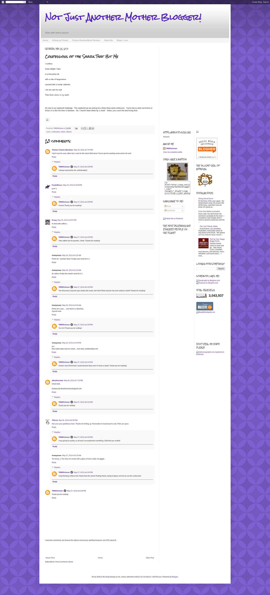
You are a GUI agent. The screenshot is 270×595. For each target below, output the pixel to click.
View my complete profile (172, 152)
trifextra (68, 132)
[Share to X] (87, 128)
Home (45, 40)
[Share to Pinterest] (93, 128)
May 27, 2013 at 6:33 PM (83, 472)
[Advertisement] (100, 549)
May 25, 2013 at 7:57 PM (83, 150)
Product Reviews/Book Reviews (86, 40)
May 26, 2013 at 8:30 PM (68, 420)
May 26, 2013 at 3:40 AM (71, 305)
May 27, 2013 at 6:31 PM (83, 362)
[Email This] (82, 128)
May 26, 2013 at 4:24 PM (71, 343)
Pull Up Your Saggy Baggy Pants (217, 240)
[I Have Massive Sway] (204, 310)
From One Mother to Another (209, 211)
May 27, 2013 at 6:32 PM (83, 437)
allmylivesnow (57, 380)
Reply (54, 157)
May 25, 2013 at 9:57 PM (67, 220)
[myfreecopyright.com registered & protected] (210, 354)
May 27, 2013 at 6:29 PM (83, 167)
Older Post (150, 558)
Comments (170, 211)
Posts (168, 206)
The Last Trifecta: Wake (209, 226)
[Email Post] (76, 128)
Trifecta (55, 420)
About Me (108, 40)
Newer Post (50, 558)
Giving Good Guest (205, 199)
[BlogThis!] (85, 128)
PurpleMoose (57, 185)
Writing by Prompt (60, 40)
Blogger (175, 577)
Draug (54, 220)
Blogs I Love (122, 40)
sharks (63, 132)
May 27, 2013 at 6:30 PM (83, 287)
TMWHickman (64, 167)
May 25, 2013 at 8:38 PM (72, 185)
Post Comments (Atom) (64, 562)
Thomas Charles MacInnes (62, 150)
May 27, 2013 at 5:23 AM (71, 455)
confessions (55, 132)
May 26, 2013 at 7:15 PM (73, 380)
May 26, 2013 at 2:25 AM (71, 255)
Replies (57, 162)
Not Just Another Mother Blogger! (123, 17)
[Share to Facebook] (90, 128)
